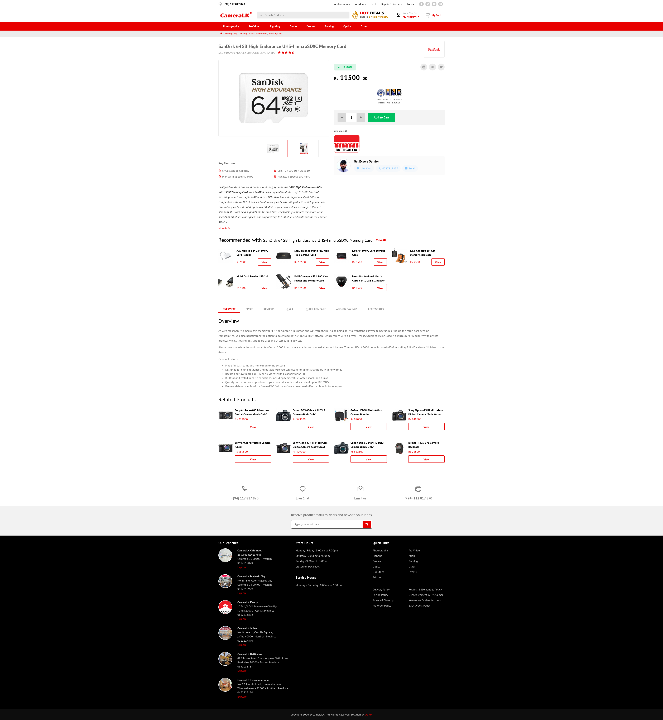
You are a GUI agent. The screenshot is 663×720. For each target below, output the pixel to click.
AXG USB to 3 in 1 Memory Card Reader (252, 252)
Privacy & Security (383, 600)
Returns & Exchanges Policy (425, 589)
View (264, 262)
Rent (373, 4)
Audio (293, 26)
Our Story (378, 572)
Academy (360, 4)
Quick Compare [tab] (316, 309)
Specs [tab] (249, 309)
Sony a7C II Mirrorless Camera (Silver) (253, 444)
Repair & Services (391, 4)
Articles (377, 577)
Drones (310, 26)
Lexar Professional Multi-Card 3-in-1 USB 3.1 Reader (368, 278)
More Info (224, 228)
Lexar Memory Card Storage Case (368, 252)
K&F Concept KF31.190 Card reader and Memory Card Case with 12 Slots (311, 278)
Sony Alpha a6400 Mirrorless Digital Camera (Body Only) (252, 411)
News (410, 4)
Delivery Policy (381, 589)
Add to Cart (381, 117)
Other (364, 26)
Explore (242, 567)
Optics (347, 26)
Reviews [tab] (268, 309)
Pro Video (254, 26)
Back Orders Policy (419, 605)
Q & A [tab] (290, 309)
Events (413, 572)
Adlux (368, 714)
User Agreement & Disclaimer (426, 595)
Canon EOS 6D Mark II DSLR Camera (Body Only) (309, 411)
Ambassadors (342, 4)
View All (381, 240)
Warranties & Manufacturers (425, 600)
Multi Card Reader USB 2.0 (252, 276)
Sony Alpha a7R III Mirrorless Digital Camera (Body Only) (310, 444)
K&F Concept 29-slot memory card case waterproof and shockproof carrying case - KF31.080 (426, 252)
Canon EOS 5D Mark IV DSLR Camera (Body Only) (367, 444)
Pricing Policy (380, 595)
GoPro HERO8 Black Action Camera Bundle (366, 411)
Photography (231, 26)
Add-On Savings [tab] (346, 309)
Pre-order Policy (382, 605)
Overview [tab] (229, 309)
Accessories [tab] (376, 309)
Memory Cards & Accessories (253, 33)
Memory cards (275, 33)
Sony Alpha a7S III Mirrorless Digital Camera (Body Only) (425, 411)
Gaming (329, 26)
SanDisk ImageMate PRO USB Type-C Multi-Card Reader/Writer (311, 252)
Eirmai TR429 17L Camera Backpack (423, 444)
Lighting (275, 26)
